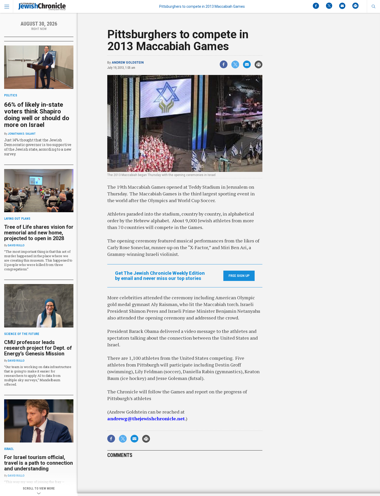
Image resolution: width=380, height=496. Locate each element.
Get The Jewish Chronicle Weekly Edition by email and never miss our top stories (160, 276)
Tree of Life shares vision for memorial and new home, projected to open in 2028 (38, 232)
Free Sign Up (239, 276)
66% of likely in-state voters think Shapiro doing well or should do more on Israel (36, 114)
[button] (373, 6)
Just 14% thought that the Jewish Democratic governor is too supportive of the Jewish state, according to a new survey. (37, 147)
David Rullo (16, 245)
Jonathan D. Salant (22, 133)
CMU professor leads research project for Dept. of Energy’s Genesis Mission (38, 348)
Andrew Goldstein (128, 62)
